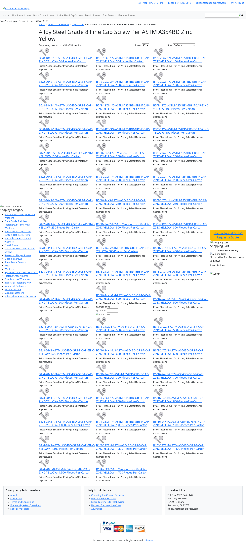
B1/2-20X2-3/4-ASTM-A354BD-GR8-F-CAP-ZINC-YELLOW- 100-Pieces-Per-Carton (123, 83)
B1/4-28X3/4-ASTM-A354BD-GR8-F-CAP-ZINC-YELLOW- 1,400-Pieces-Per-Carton (178, 447)
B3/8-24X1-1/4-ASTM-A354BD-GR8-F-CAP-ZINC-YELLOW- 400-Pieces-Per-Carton (123, 273)
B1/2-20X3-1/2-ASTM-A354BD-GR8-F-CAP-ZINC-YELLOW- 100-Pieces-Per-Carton (180, 83)
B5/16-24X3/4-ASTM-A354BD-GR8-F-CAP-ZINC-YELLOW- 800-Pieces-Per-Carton (179, 399)
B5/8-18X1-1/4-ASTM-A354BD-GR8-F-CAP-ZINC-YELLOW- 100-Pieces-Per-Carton (66, 107)
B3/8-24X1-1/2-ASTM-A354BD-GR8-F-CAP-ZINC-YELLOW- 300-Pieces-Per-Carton (180, 225)
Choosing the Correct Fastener (107, 495)
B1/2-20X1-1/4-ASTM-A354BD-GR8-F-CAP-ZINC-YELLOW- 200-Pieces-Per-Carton (123, 178)
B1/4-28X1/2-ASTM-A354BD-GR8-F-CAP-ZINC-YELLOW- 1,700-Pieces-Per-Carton (121, 470)
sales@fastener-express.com (211, 2)
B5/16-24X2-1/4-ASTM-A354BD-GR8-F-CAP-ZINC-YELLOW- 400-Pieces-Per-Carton (180, 249)
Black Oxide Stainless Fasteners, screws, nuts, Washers (17, 225)
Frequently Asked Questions (25, 505)
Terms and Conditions (22, 501)
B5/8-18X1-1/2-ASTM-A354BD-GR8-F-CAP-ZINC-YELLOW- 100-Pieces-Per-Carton (123, 107)
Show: (138, 45)
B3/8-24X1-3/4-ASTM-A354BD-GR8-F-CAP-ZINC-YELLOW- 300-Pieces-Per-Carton (66, 249)
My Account (237, 2)
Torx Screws (109, 15)
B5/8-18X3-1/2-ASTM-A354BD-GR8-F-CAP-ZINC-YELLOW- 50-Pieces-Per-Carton (123, 59)
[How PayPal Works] (123, 527)
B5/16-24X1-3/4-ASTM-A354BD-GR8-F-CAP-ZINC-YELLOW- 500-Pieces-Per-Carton (66, 328)
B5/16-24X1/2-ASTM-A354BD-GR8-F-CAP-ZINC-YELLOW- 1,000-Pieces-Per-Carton (179, 423)
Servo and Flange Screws (18, 255)
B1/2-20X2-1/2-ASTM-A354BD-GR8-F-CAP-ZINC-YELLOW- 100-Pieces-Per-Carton (66, 83)
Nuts (7, 265)
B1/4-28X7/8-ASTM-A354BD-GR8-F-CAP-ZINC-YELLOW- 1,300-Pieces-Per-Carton (121, 447)
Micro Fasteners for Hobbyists (107, 501)
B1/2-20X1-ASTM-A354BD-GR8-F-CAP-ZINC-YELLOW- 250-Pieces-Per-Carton (67, 225)
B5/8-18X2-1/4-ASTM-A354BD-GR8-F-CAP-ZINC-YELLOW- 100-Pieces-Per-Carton (66, 130)
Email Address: (218, 265)
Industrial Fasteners (15, 286)
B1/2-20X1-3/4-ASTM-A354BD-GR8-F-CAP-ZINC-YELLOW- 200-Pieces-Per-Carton (66, 202)
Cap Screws (78, 24)
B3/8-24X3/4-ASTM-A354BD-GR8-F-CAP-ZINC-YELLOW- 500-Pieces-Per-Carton (121, 328)
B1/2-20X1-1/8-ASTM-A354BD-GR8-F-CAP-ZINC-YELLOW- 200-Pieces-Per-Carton (66, 178)
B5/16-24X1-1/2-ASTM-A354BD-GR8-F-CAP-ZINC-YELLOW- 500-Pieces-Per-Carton (180, 300)
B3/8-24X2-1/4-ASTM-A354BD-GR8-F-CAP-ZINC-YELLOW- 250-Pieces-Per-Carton (180, 202)
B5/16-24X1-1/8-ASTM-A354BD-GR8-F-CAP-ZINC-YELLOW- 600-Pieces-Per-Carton (123, 352)
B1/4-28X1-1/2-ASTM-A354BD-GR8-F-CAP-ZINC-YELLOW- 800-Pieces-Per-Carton (123, 399)
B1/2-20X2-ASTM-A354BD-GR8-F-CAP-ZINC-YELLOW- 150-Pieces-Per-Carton (67, 154)
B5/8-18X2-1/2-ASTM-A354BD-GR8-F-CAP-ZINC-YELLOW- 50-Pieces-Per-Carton (66, 59)
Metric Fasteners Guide (103, 498)
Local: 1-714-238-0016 (179, 2)
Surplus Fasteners (14, 292)
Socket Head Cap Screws (69, 15)
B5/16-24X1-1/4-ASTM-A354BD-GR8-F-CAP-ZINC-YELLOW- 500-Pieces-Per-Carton (123, 297)
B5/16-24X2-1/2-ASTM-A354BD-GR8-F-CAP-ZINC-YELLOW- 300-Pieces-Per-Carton (123, 225)
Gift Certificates (13, 289)
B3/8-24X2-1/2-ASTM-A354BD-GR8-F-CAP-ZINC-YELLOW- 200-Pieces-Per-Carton (180, 154)
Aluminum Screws (21, 15)
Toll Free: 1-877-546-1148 (150, 2)
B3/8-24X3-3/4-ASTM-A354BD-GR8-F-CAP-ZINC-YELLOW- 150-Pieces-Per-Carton (123, 130)
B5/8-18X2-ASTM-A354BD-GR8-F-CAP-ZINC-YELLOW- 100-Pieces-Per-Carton (181, 107)
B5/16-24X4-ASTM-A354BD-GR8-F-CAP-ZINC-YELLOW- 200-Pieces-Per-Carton (121, 154)
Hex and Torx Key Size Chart (106, 505)
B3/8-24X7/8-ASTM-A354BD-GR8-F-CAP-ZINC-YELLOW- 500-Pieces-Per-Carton (178, 328)
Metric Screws (92, 15)
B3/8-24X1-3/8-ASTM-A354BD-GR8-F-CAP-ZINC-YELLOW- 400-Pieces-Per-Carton (180, 273)
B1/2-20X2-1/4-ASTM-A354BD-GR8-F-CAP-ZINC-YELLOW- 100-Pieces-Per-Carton (180, 59)
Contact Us (16, 498)
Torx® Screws (12, 245)
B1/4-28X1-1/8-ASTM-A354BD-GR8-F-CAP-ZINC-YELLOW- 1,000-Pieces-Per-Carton (66, 423)
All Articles (96, 508)
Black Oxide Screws (43, 15)
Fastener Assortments (16, 275)
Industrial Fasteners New (18, 282)
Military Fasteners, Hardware (20, 296)
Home (6, 15)
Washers (9, 269)
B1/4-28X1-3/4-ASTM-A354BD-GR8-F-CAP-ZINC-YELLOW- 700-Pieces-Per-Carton (66, 375)
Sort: (170, 45)
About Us (15, 495)
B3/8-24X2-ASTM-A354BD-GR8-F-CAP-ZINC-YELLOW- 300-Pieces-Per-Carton (124, 249)
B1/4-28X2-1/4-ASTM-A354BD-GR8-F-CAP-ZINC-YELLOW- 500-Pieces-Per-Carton (66, 300)
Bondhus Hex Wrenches (17, 279)
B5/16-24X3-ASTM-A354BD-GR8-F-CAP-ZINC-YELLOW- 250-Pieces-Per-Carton (121, 202)
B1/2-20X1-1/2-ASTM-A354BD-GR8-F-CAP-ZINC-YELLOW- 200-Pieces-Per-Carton (180, 178)
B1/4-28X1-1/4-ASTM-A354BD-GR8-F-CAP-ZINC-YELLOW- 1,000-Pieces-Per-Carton (123, 423)
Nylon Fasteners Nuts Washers (21, 272)
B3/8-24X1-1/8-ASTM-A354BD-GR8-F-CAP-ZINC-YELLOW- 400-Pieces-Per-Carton (66, 273)
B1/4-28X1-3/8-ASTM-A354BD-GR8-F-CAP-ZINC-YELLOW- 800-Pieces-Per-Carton (66, 399)
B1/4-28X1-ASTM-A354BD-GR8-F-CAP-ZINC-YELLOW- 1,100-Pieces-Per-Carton (67, 447)
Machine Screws (126, 15)
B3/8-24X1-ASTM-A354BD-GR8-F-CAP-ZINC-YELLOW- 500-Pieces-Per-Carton (67, 352)
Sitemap (149, 540)
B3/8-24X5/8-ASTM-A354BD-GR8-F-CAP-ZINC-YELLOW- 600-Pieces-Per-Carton (178, 352)
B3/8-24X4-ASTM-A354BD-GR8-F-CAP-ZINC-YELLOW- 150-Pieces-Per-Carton (181, 130)
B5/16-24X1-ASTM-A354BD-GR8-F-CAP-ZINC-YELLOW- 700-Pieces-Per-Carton (178, 375)
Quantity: (101, 310)
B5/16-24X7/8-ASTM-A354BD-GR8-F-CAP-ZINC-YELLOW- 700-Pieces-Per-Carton (122, 375)
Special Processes (19, 508)
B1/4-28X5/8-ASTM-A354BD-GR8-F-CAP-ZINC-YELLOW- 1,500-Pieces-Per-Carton (64, 470)
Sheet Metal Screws (15, 262)
